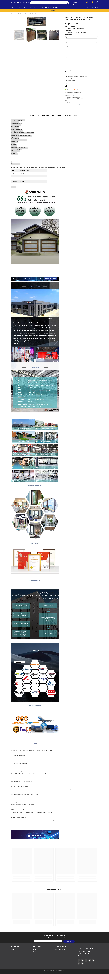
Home (12, 13)
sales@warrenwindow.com (84, 955)
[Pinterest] (86, 960)
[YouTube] (93, 960)
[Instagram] (82, 960)
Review (75, 115)
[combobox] (48, 2)
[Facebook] (79, 960)
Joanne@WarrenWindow (72, 78)
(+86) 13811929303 (86, 953)
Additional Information (43, 115)
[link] (21, 876)
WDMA (57, 971)
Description (31, 115)
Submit (69, 941)
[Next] (61, 35)
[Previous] (12, 35)
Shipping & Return (56, 115)
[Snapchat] (89, 960)
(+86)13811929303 (77, 4)
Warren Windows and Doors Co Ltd (50, 970)
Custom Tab (68, 115)
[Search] (50, 2)
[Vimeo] (82, 963)
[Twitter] (79, 963)
